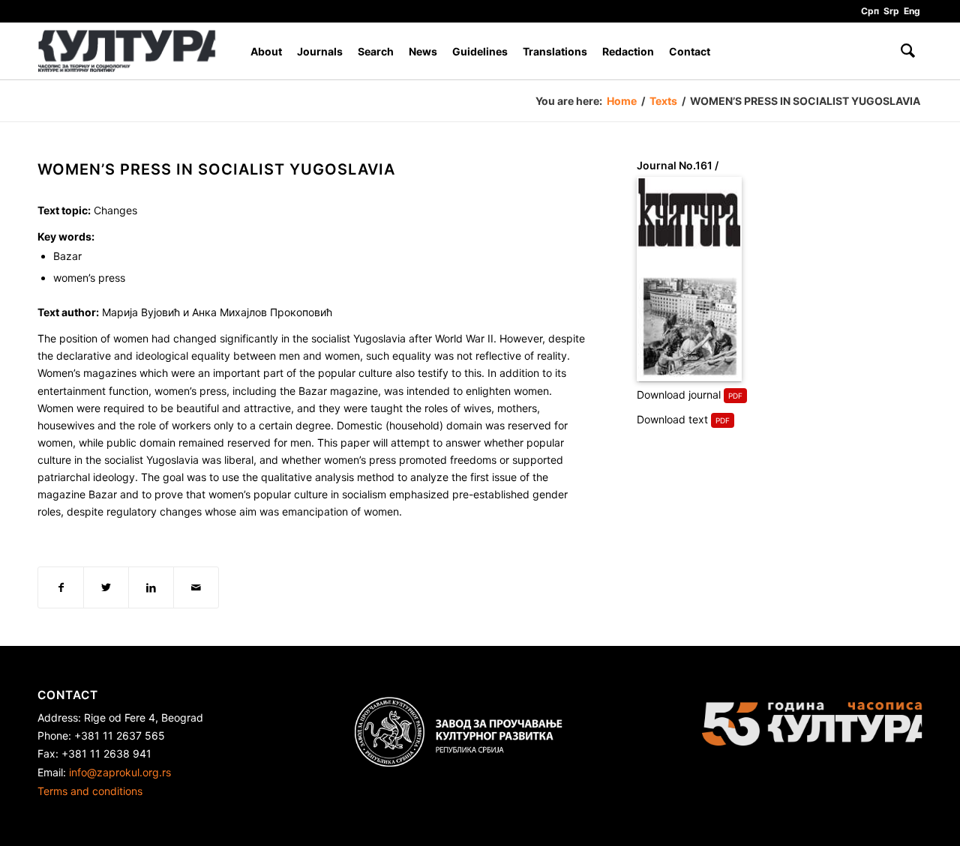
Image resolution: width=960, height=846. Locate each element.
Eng (912, 10)
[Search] (907, 51)
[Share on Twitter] (106, 587)
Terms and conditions (90, 791)
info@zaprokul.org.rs (120, 772)
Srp (891, 10)
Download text (672, 419)
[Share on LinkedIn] (151, 587)
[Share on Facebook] (60, 587)
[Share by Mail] (196, 587)
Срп (870, 10)
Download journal (679, 394)
